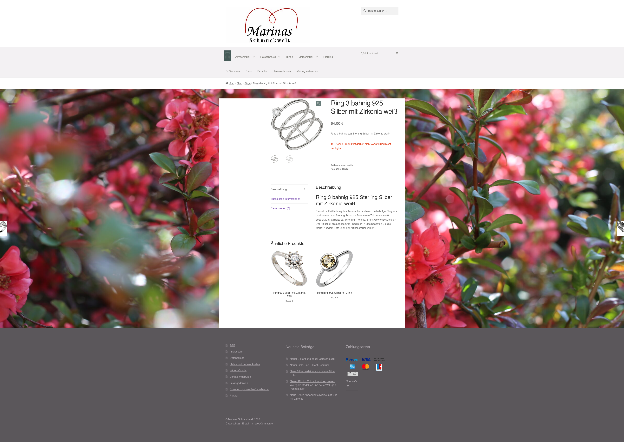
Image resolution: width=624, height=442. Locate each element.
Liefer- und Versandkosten (245, 364)
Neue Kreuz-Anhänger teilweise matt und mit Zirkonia (313, 396)
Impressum (236, 351)
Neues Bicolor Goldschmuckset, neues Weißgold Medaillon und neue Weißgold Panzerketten (313, 384)
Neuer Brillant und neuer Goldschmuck (312, 359)
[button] (318, 103)
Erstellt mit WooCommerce (257, 423)
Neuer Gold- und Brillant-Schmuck (309, 365)
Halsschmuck (268, 57)
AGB (232, 345)
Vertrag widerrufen (307, 71)
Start (231, 83)
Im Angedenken (239, 383)
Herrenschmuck (282, 71)
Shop (239, 83)
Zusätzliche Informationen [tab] (285, 199)
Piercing (328, 57)
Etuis (249, 71)
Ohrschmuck (306, 57)
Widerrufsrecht (238, 370)
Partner (234, 395)
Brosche (262, 71)
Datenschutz (237, 358)
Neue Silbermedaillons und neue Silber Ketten (312, 373)
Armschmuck (242, 57)
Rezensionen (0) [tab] (280, 208)
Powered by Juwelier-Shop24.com (249, 389)
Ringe (289, 57)
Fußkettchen (233, 71)
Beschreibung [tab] (279, 189)
